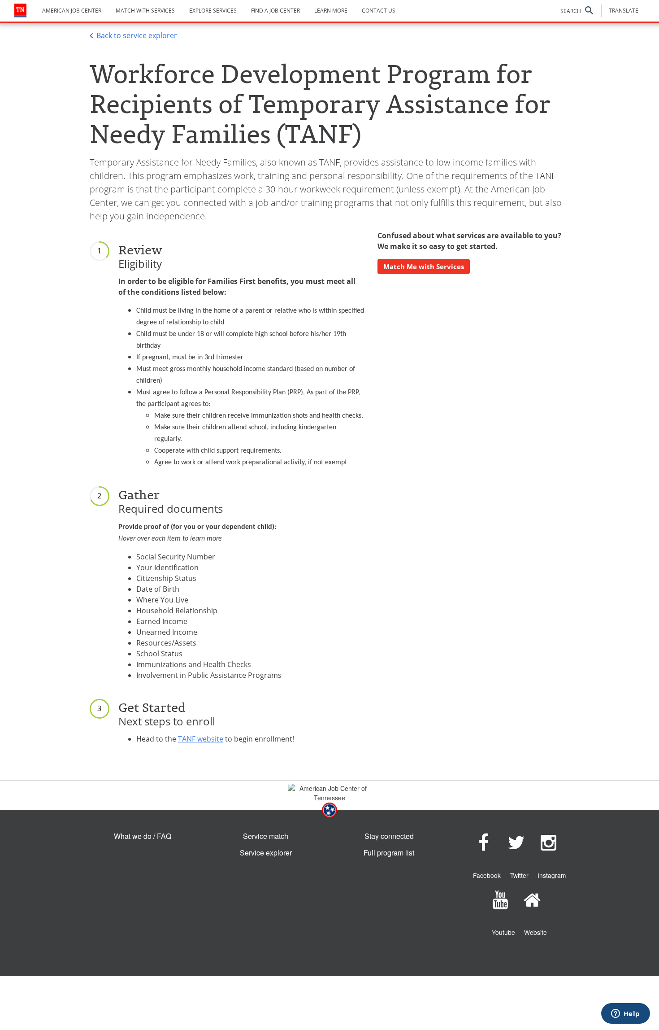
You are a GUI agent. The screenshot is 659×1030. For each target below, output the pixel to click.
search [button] (570, 11)
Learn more (330, 10)
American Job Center (71, 10)
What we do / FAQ (142, 836)
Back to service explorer (136, 35)
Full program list (389, 852)
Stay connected (389, 836)
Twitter (519, 875)
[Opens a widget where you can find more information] (625, 1014)
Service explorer (266, 852)
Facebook (487, 875)
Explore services (213, 10)
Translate (623, 10)
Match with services (145, 10)
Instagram (552, 875)
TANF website (200, 739)
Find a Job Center (275, 10)
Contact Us (378, 10)
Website (535, 932)
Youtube (503, 932)
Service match (265, 836)
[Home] (21, 10)
